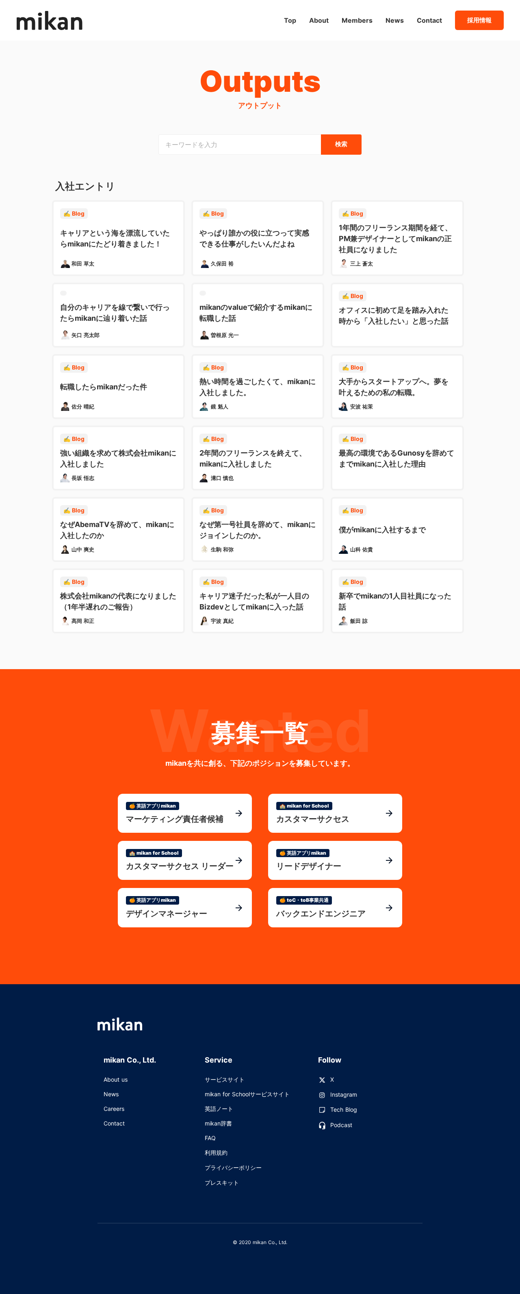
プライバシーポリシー (233, 1167)
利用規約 (216, 1152)
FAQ (210, 1137)
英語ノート (219, 1108)
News (111, 1094)
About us (116, 1079)
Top (290, 20)
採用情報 (479, 20)
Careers (114, 1108)
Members (357, 20)
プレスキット (222, 1182)
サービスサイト (225, 1079)
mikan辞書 (218, 1123)
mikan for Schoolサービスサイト (247, 1094)
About (319, 20)
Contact (114, 1123)
